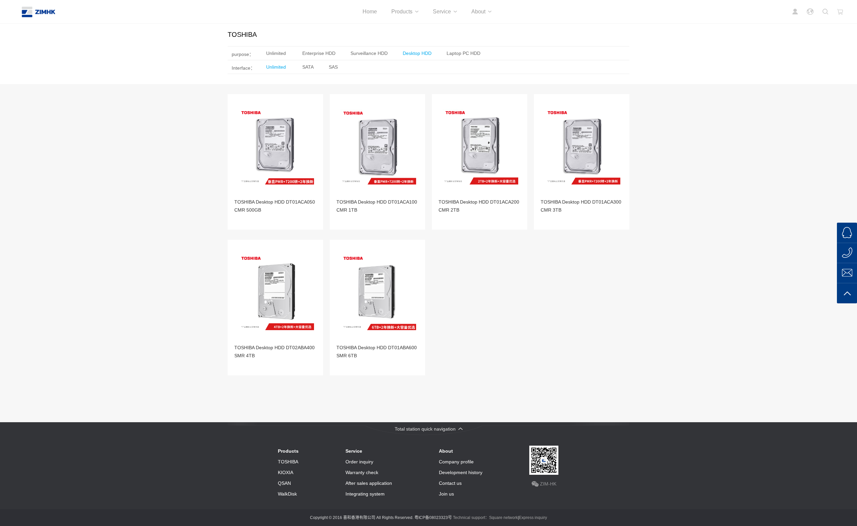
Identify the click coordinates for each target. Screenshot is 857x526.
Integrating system (365, 494)
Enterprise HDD (318, 53)
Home (370, 11)
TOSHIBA (288, 461)
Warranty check (361, 472)
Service (442, 11)
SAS (333, 67)
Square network (503, 517)
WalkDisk (287, 494)
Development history (460, 472)
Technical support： (471, 517)
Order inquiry (359, 461)
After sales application (368, 483)
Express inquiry (533, 517)
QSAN (284, 483)
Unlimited (276, 53)
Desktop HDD (417, 53)
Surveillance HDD (369, 53)
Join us (446, 494)
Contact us (450, 483)
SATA (308, 67)
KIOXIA (285, 472)
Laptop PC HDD (463, 53)
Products (401, 11)
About (478, 11)
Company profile (456, 461)
